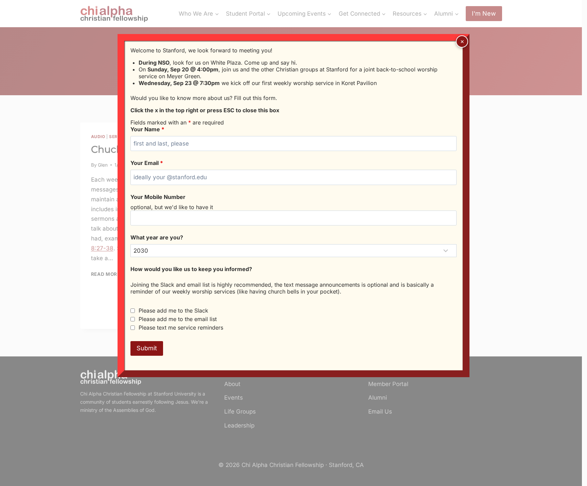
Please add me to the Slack (173, 310)
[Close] (462, 41)
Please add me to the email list (178, 319)
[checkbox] (132, 310)
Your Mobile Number (157, 197)
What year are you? (156, 237)
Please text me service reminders (181, 327)
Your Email (146, 163)
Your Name (147, 129)
